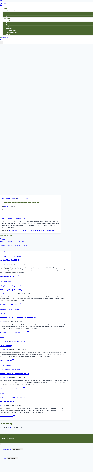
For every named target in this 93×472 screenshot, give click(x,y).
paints (44, 230)
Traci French (7, 206)
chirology (31, 230)
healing (40, 230)
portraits (49, 230)
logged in (9, 427)
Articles (7, 12)
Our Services (8, 26)
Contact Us (8, 34)
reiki (53, 230)
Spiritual (26, 198)
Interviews (8, 14)
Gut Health (19, 286)
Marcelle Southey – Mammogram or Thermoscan (13, 244)
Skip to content (4, 1)
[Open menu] (1, 42)
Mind (18, 341)
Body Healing (6, 198)
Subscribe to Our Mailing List (11, 32)
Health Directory (8, 18)
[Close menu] (0, 444)
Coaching (13, 198)
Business (6, 341)
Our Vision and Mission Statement (12, 30)
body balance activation (21, 230)
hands (36, 230)
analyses (11, 230)
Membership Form (9, 28)
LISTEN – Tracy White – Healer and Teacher (14, 218)
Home (5, 8)
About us (7, 22)
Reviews (7, 16)
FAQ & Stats (8, 24)
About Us (5, 458)
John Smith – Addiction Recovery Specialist (12, 240)
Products (12, 314)
